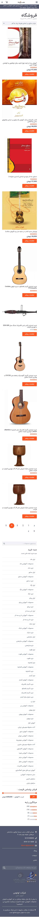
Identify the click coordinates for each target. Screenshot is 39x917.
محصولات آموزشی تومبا (26, 753)
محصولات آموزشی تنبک (26, 628)
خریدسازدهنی (29, 646)
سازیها (21, 910)
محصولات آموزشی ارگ (26, 590)
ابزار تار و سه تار (30, 611)
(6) (32, 813)
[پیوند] (2, 2)
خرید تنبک (30, 633)
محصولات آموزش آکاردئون (25, 749)
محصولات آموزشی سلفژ (26, 762)
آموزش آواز (31, 723)
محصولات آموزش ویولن (26, 714)
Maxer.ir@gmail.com (27, 846)
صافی (33, 797)
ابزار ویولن (32, 710)
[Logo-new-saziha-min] (21, 2)
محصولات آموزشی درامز (26, 757)
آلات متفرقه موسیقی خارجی (26, 745)
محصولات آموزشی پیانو (26, 602)
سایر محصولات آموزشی (28, 775)
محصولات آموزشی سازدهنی (24, 641)
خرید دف (30, 568)
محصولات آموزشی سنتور (25, 577)
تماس (35, 860)
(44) (32, 806)
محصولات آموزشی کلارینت (25, 766)
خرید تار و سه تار (28, 620)
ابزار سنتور (32, 572)
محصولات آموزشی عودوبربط (24, 740)
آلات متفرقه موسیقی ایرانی (26, 727)
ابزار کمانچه (31, 663)
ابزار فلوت (32, 650)
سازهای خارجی (30, 779)
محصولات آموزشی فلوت (26, 654)
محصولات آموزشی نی (26, 706)
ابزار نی (33, 702)
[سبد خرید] (7, 2)
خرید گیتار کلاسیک (27, 693)
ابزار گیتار (32, 676)
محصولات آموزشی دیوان (25, 736)
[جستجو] (4, 868)
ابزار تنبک (32, 624)
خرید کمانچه (29, 671)
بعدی (28, 531)
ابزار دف (32, 559)
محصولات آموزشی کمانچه (25, 667)
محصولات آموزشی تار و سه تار (24, 615)
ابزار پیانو (32, 598)
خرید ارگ (30, 594)
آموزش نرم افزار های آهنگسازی (25, 770)
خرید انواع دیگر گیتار (26, 697)
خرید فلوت (30, 658)
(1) (32, 816)
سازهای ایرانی (31, 783)
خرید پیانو (30, 607)
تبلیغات (34, 856)
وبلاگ (35, 851)
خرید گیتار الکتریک (27, 684)
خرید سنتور (29, 581)
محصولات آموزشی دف (26, 564)
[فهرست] (37, 2)
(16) (32, 810)
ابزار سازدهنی (31, 637)
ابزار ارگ (32, 585)
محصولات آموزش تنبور (26, 732)
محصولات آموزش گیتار (26, 680)
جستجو (4, 544)
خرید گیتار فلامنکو (27, 689)
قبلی (34, 525)
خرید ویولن (30, 719)
